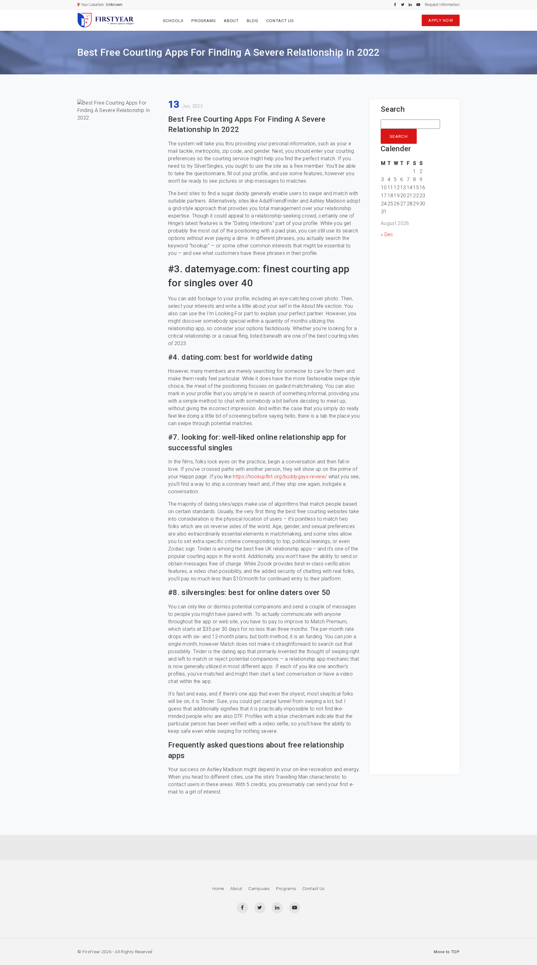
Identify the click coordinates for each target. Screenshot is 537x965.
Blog (252, 20)
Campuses (259, 888)
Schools (173, 20)
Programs (203, 20)
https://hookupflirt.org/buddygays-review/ (280, 477)
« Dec (387, 234)
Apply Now (440, 20)
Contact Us (280, 20)
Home (218, 888)
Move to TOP (447, 951)
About (231, 20)
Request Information (442, 4)
